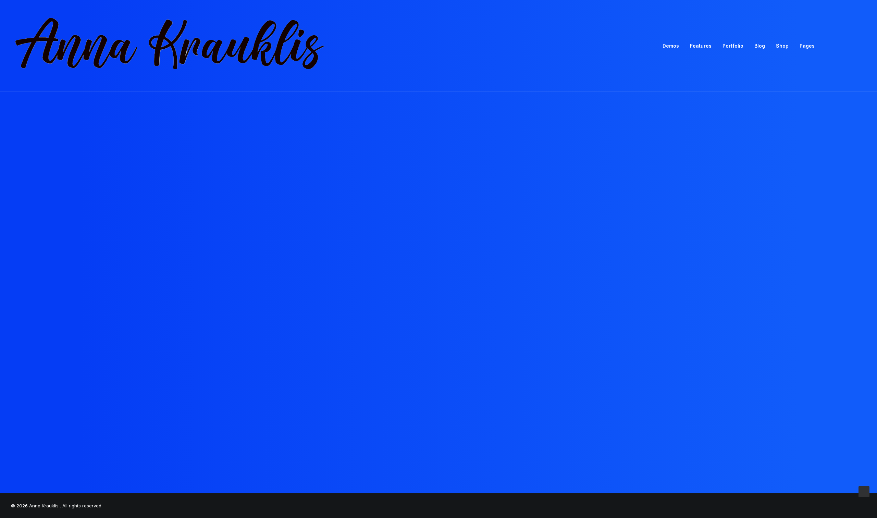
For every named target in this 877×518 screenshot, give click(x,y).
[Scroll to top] (864, 491)
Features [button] (701, 46)
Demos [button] (671, 46)
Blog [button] (759, 46)
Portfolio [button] (732, 46)
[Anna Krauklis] (170, 45)
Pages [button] (807, 46)
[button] (831, 45)
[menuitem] (671, 45)
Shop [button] (782, 46)
